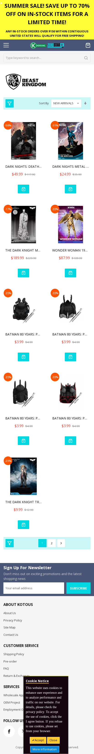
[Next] (61, 543)
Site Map (9, 627)
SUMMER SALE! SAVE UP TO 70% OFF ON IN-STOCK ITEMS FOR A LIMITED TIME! (47, 14)
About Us (9, 613)
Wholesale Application (18, 695)
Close (53, 740)
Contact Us (10, 635)
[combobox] (47, 57)
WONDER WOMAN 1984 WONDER (70, 250)
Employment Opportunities (21, 709)
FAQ (6, 668)
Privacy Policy (12, 620)
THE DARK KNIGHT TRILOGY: (23, 502)
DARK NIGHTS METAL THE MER (70, 166)
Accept (39, 740)
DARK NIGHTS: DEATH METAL (23, 166)
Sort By (44, 103)
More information (45, 749)
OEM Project (11, 702)
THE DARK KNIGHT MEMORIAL (23, 250)
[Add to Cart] (23, 189)
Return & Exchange (16, 676)
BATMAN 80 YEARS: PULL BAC (23, 334)
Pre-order (10, 661)
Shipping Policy (13, 654)
